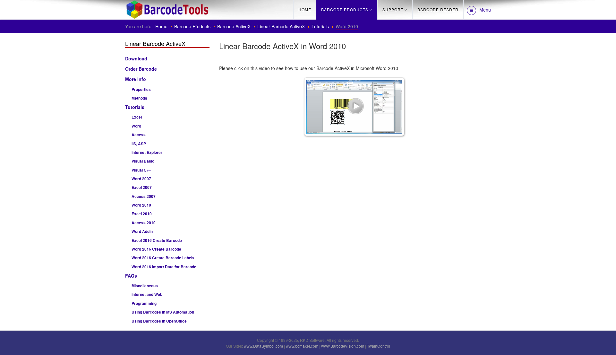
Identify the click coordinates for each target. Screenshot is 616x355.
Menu (485, 9)
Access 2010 (144, 223)
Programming (144, 303)
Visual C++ (141, 170)
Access (139, 135)
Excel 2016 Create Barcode (157, 240)
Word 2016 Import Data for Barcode (164, 267)
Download (136, 58)
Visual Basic (143, 161)
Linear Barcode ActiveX (281, 26)
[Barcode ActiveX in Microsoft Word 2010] (355, 106)
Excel (137, 117)
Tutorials (320, 26)
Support (392, 9)
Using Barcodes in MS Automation (163, 312)
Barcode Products (344, 9)
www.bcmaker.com (302, 346)
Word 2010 (141, 205)
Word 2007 (141, 179)
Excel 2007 (142, 187)
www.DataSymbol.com (263, 346)
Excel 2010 (142, 214)
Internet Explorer (147, 152)
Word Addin (142, 231)
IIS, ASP (139, 143)
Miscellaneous (145, 285)
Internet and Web (147, 294)
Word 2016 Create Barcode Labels (163, 258)
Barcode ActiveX (234, 26)
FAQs (131, 275)
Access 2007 (144, 196)
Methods (139, 98)
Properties (141, 89)
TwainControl (378, 346)
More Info (135, 79)
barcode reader (437, 9)
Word (136, 126)
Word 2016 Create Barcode (156, 249)
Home (304, 9)
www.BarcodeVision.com (342, 346)
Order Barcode (141, 69)
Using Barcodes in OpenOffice (159, 321)
